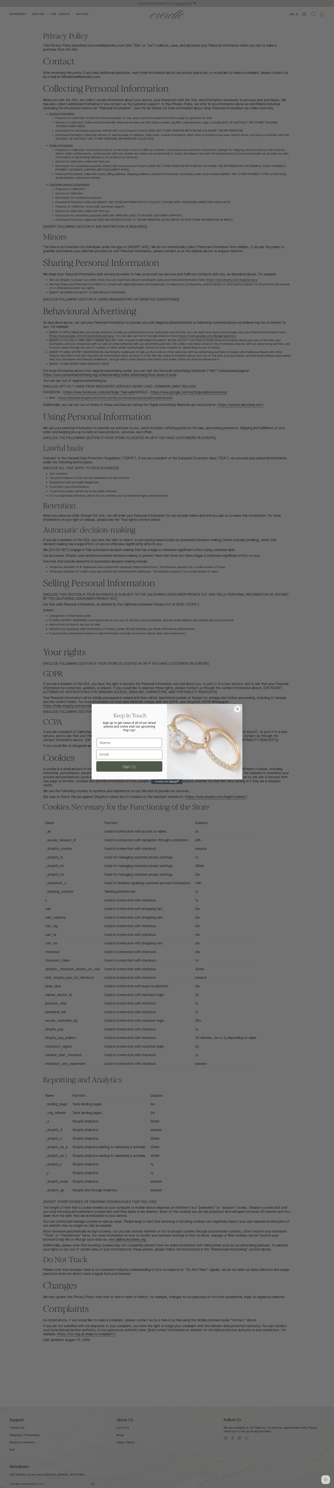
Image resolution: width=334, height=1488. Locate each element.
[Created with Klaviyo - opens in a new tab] (167, 781)
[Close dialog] (237, 709)
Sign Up (129, 766)
